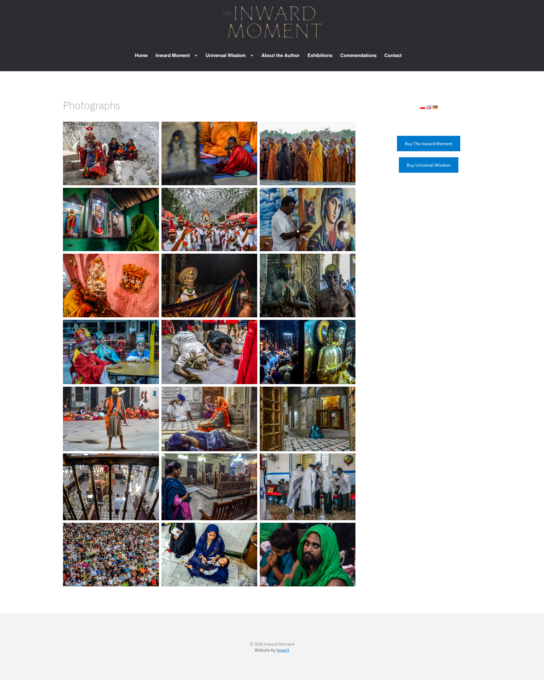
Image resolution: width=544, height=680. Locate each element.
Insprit (283, 650)
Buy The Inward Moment (428, 144)
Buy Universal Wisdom (428, 165)
